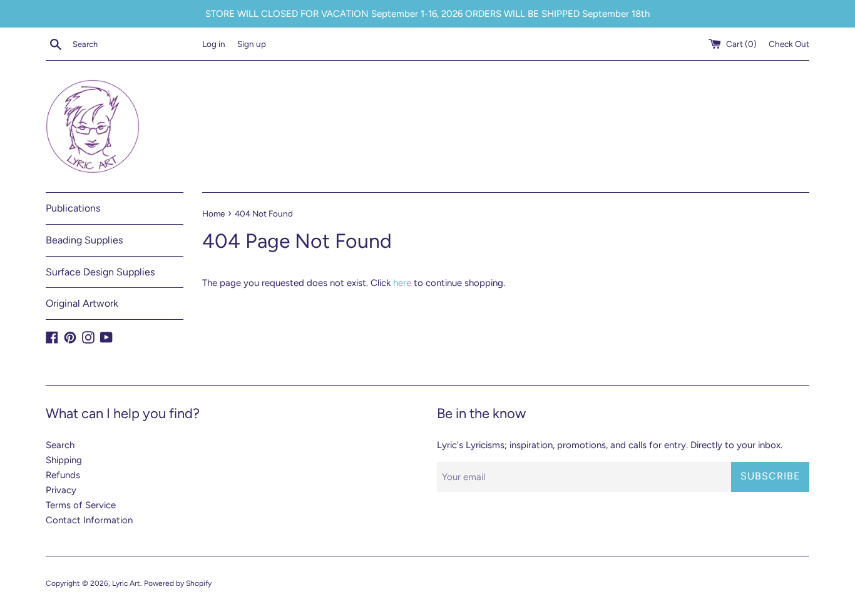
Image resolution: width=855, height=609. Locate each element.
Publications (73, 208)
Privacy (61, 490)
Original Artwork (82, 303)
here (402, 283)
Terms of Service (81, 505)
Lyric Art (126, 583)
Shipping (64, 460)
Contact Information (89, 520)
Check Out (789, 44)
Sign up (251, 44)
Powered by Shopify (178, 583)
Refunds (63, 475)
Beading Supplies (84, 240)
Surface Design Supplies (100, 272)
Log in (213, 44)
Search (60, 445)
